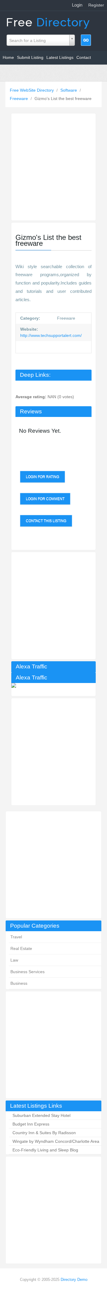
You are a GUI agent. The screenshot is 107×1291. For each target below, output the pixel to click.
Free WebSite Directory (32, 90)
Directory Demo (74, 1279)
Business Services (27, 971)
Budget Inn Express (30, 1124)
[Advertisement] (53, 864)
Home (8, 57)
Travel (16, 936)
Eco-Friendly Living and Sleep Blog (45, 1150)
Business (18, 983)
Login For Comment (45, 499)
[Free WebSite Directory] (49, 22)
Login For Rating (42, 477)
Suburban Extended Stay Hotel (41, 1115)
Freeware (19, 98)
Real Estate (21, 948)
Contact (83, 57)
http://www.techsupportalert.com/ (51, 335)
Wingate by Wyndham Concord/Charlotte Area (55, 1141)
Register (96, 5)
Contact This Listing (46, 521)
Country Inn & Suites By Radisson (44, 1132)
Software (69, 90)
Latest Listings (59, 57)
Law (14, 960)
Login (77, 4)
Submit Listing (30, 57)
